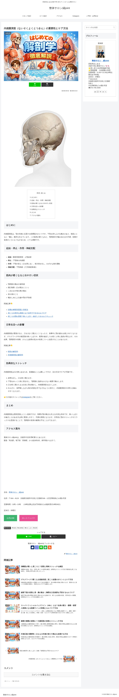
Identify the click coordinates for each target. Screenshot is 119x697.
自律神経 (21, 528)
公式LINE (10, 518)
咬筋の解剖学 (13, 352)
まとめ (33, 212)
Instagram (26, 397)
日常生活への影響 (37, 206)
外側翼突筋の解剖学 (15, 355)
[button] (47, 84)
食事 (36, 528)
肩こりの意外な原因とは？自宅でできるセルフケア (27, 313)
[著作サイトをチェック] (32, 547)
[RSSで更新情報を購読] (50, 547)
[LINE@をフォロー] (41, 547)
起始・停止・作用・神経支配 (41, 200)
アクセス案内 (35, 215)
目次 (38, 193)
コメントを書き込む (41, 674)
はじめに (34, 197)
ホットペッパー (28, 518)
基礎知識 (8, 528)
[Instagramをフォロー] (37, 547)
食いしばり (29, 528)
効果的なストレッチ (38, 209)
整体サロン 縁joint (16, 492)
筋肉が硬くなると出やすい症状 (41, 203)
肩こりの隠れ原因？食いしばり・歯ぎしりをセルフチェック (30, 316)
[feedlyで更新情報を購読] (45, 547)
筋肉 (15, 528)
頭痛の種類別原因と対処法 (18, 310)
